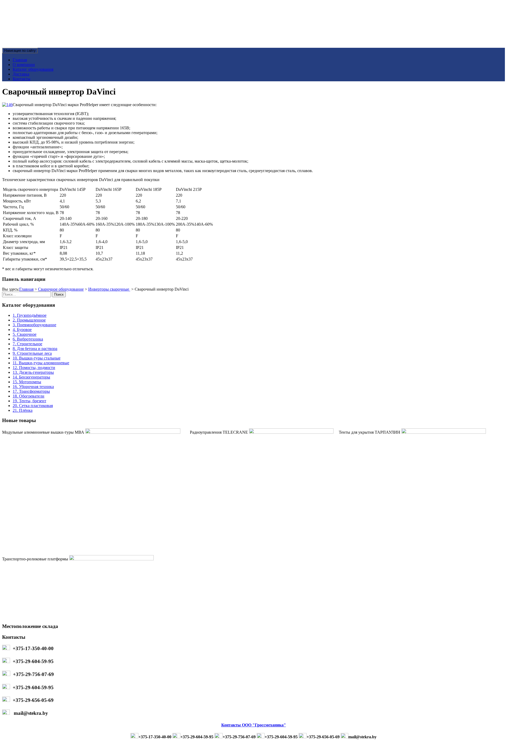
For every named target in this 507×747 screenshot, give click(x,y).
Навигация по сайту (20, 51)
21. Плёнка (22, 410)
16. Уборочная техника (33, 386)
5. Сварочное (24, 334)
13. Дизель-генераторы (33, 372)
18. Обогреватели (28, 396)
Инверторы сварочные (109, 289)
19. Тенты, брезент (29, 401)
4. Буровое (22, 329)
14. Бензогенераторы (31, 377)
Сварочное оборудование (61, 289)
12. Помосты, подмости (34, 367)
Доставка (21, 74)
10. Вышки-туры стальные (36, 358)
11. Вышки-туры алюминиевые (41, 363)
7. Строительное (27, 344)
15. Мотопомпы (27, 382)
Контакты (21, 79)
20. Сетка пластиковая (33, 405)
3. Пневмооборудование (34, 325)
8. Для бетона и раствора (35, 348)
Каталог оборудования (33, 69)
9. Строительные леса (32, 353)
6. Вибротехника (28, 339)
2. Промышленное (29, 320)
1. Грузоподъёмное (29, 315)
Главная (20, 60)
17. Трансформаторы (31, 391)
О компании (24, 64)
